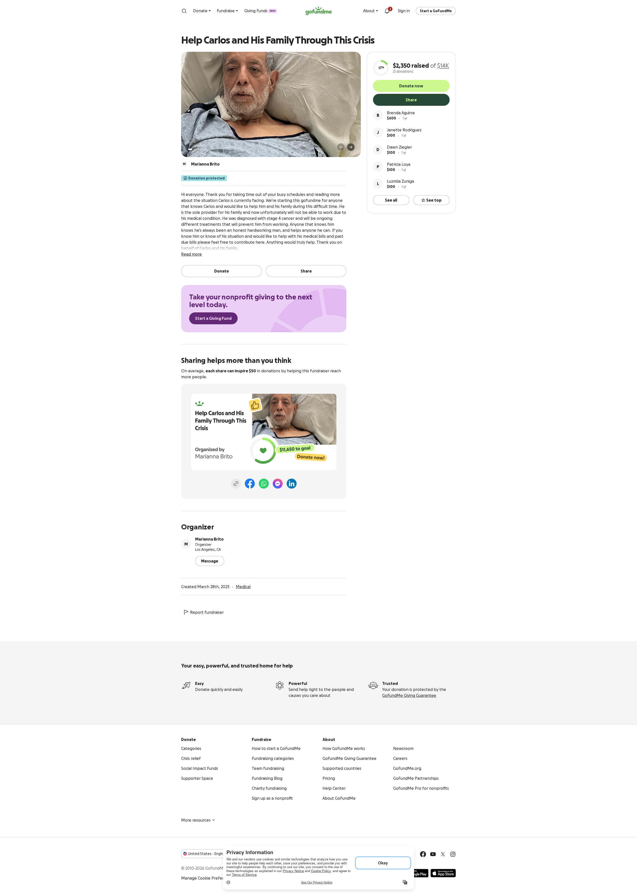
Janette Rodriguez (404, 130)
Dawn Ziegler (399, 147)
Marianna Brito (209, 539)
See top (434, 200)
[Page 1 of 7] (190, 149)
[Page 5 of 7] (205, 149)
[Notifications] (387, 11)
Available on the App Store (443, 873)
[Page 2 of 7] (195, 149)
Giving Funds (259, 10)
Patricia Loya (398, 164)
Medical (243, 586)
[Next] (351, 147)
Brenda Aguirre (401, 113)
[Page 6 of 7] (208, 149)
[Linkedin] (292, 483)
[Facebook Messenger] (278, 483)
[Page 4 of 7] (202, 149)
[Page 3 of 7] (198, 149)
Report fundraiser (207, 612)
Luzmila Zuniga (400, 181)
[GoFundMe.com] (319, 10)
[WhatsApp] (264, 483)
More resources (196, 820)
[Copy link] (236, 483)
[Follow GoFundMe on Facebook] (423, 854)
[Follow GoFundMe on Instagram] (453, 854)
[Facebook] (250, 483)
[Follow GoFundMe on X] (443, 854)
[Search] (184, 11)
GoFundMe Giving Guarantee (409, 695)
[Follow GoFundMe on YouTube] (433, 854)
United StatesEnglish (207, 854)
